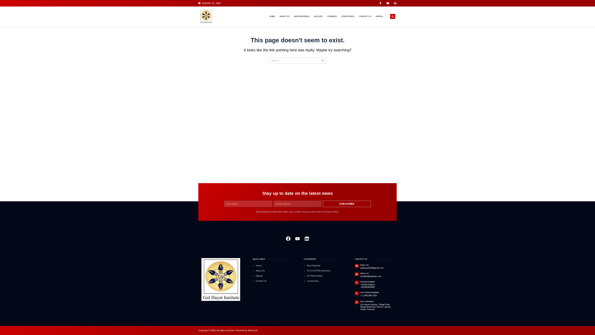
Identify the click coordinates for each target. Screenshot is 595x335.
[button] (392, 16)
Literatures (348, 16)
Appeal (379, 16)
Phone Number (367, 282)
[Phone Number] (357, 282)
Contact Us (365, 16)
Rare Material (302, 16)
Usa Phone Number (369, 292)
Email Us (364, 265)
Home (272, 16)
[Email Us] (357, 266)
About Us (285, 16)
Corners (332, 16)
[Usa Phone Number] (357, 293)
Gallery (318, 16)
